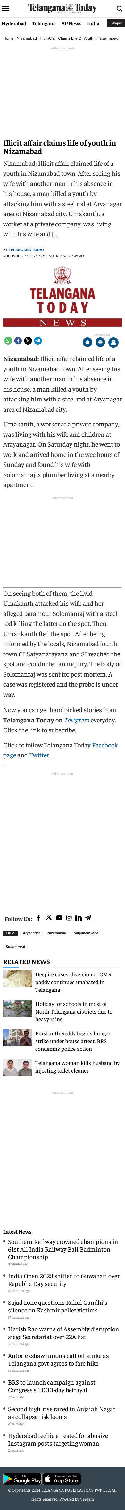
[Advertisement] (62, 839)
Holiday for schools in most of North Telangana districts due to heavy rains (74, 1011)
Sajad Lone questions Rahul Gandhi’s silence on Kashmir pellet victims (57, 1306)
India (93, 23)
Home (8, 38)
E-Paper (116, 23)
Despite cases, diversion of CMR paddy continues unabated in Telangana (73, 981)
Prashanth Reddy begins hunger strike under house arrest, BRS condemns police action (72, 1040)
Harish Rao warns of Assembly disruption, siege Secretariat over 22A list (64, 1332)
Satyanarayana (86, 933)
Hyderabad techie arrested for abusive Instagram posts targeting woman (58, 1439)
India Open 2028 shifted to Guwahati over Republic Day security (64, 1279)
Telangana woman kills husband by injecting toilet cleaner (77, 1066)
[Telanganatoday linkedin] (78, 918)
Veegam (87, 1499)
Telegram (76, 719)
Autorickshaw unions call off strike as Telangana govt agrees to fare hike (58, 1359)
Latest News (17, 1231)
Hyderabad (14, 23)
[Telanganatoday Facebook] (38, 918)
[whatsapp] (8, 341)
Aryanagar (31, 933)
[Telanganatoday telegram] (88, 918)
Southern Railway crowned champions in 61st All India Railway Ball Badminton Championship (63, 1249)
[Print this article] (113, 343)
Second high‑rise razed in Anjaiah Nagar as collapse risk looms (61, 1412)
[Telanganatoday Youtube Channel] (59, 918)
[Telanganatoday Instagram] (69, 918)
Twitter (39, 754)
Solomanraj (15, 947)
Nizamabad (27, 38)
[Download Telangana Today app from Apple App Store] (87, 343)
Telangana (44, 23)
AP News (71, 23)
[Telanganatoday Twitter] (49, 919)
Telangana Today (26, 250)
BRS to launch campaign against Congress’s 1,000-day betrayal (52, 1386)
